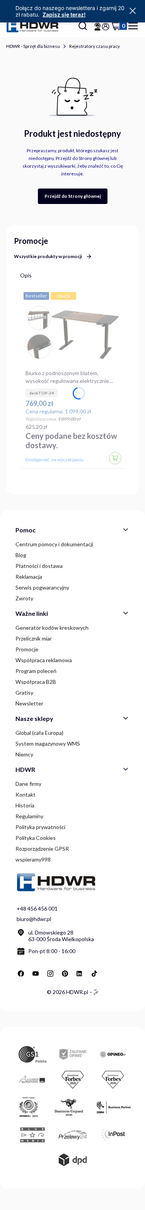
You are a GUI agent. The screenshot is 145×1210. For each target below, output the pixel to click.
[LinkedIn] (80, 973)
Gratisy (24, 692)
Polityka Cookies (35, 837)
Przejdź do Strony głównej (72, 196)
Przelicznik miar (33, 638)
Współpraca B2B (35, 681)
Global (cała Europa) (39, 732)
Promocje (26, 649)
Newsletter (29, 703)
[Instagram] (50, 973)
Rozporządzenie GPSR (42, 848)
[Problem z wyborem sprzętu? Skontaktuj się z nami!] (97, 27)
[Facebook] (21, 973)
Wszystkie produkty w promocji (48, 256)
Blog (20, 555)
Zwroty (24, 598)
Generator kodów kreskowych (52, 627)
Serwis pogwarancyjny (42, 587)
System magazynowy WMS (47, 743)
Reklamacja (28, 576)
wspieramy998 (33, 859)
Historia (24, 805)
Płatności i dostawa (39, 566)
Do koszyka (115, 458)
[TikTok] (94, 973)
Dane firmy (28, 783)
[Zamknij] (132, 11)
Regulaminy (29, 816)
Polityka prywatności (40, 827)
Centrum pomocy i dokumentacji (54, 544)
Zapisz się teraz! (64, 14)
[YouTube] (35, 973)
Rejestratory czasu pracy (94, 46)
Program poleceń (35, 671)
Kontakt (25, 794)
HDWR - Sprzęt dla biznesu (33, 46)
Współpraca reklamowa (43, 660)
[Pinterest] (65, 973)
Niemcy (24, 754)
